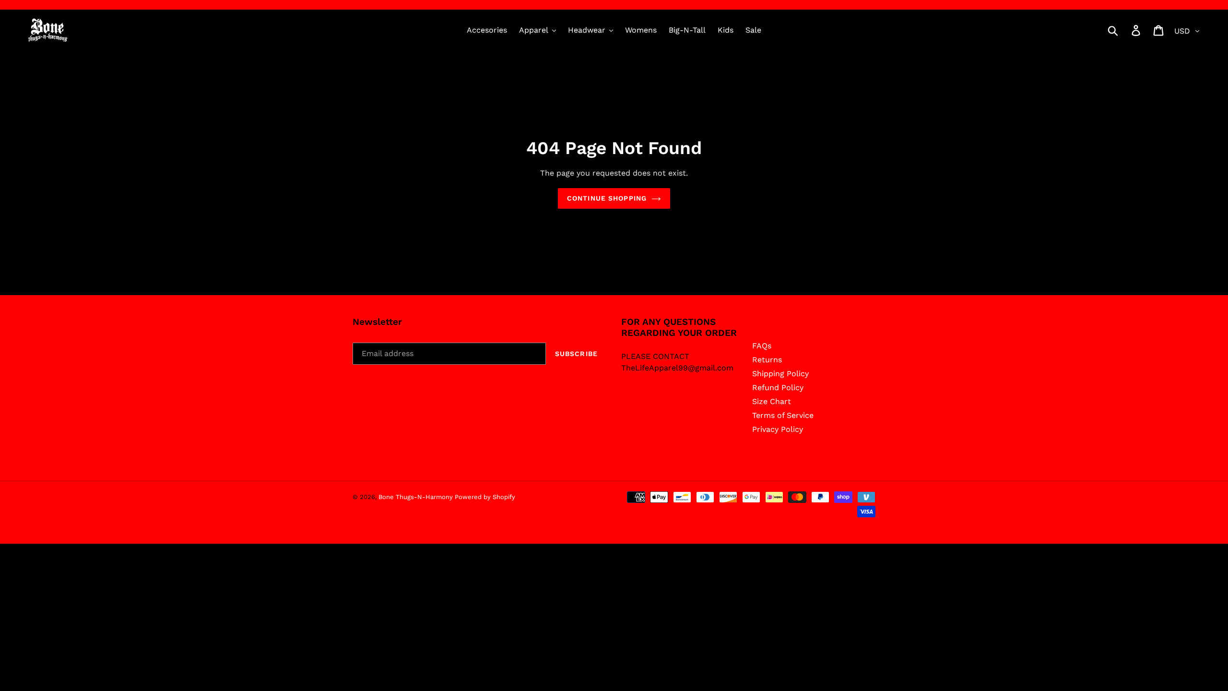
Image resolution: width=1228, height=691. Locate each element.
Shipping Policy (780, 373)
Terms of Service (783, 415)
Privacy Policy (777, 429)
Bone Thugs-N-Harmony (416, 496)
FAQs (761, 345)
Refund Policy (777, 387)
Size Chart (771, 401)
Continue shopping (607, 198)
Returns (767, 359)
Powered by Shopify (485, 496)
